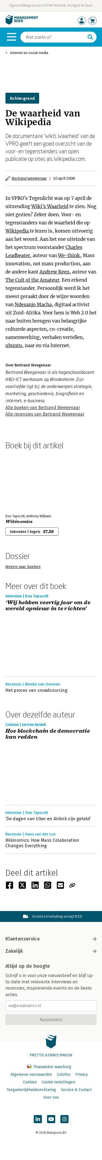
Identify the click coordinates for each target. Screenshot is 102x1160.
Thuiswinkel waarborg (51, 1067)
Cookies (30, 1082)
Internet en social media (29, 53)
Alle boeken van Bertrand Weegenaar (42, 407)
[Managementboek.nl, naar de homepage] (21, 23)
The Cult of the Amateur (32, 280)
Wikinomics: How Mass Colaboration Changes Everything (42, 843)
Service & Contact (76, 1089)
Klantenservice (22, 939)
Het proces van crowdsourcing (36, 690)
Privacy (81, 1074)
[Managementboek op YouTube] (51, 1119)
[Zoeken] (90, 37)
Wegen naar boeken (23, 566)
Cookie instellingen (58, 1082)
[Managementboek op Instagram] (64, 1119)
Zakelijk (14, 951)
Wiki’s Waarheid (49, 206)
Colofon (63, 1074)
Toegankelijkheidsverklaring (31, 1089)
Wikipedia (17, 231)
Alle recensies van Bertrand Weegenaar (44, 414)
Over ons (51, 1097)
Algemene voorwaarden (31, 1074)
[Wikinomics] (24, 480)
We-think (69, 256)
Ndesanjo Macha (33, 305)
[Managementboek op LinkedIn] (38, 1119)
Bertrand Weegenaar (29, 178)
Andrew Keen (54, 272)
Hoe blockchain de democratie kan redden (47, 734)
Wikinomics (19, 521)
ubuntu (13, 345)
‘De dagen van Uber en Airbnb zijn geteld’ (48, 818)
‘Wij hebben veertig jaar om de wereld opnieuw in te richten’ (47, 606)
